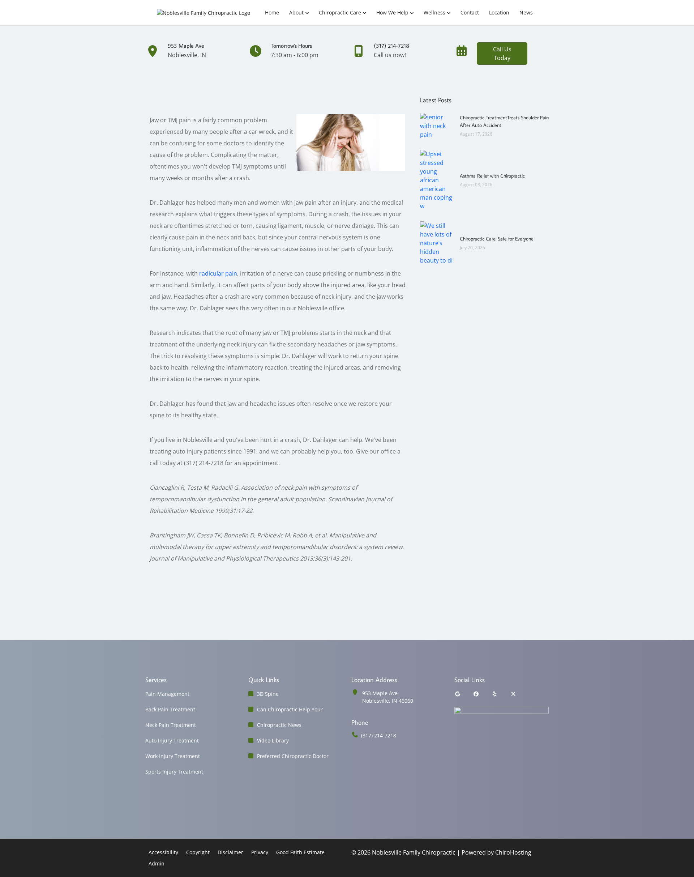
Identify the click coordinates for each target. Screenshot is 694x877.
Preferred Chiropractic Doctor (293, 756)
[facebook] (476, 694)
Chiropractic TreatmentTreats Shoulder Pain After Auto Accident (504, 121)
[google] (457, 694)
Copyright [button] (198, 852)
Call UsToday (502, 53)
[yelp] (495, 694)
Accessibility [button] (163, 852)
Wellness (434, 12)
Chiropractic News (279, 724)
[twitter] (513, 694)
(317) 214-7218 (378, 735)
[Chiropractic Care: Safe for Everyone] (436, 242)
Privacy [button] (259, 852)
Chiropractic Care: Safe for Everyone (497, 238)
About (296, 12)
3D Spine (268, 693)
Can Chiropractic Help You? (290, 709)
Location (499, 12)
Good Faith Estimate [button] (300, 852)
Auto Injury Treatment (172, 740)
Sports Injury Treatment (174, 771)
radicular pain (218, 273)
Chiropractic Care (340, 12)
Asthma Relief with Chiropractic (492, 176)
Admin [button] (156, 863)
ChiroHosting (513, 852)
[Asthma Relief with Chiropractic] (436, 179)
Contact (469, 12)
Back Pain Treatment (170, 709)
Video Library (273, 740)
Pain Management (167, 693)
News (526, 12)
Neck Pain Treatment (170, 724)
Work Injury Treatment (172, 756)
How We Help (392, 12)
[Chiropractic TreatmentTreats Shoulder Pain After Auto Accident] (436, 125)
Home (272, 12)
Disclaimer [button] (230, 852)
